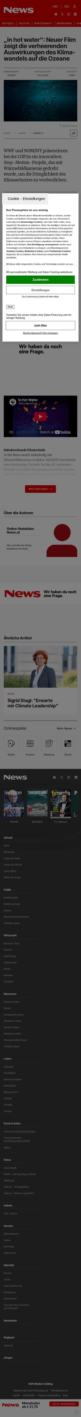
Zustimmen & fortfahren (40, 280)
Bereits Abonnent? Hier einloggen (40, 333)
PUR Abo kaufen (40, 325)
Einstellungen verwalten (40, 290)
